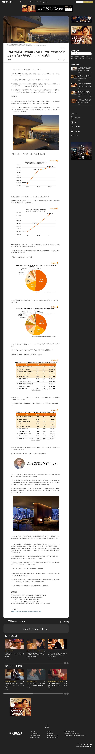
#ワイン (72, 56)
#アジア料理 (78, 58)
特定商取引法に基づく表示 (52, 737)
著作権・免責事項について (52, 735)
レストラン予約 (25, 2)
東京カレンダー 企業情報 (35, 737)
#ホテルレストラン (84, 56)
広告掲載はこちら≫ (88, 45)
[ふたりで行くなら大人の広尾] (47, 8)
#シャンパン (91, 58)
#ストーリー (85, 58)
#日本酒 (77, 56)
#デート (72, 58)
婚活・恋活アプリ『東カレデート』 (72, 733)
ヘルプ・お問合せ (34, 733)
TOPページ (32, 731)
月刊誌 (40, 2)
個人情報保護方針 (51, 733)
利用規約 (49, 731)
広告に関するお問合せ (35, 735)
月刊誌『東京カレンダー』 (70, 731)
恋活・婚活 (33, 2)
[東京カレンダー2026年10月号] (20, 706)
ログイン (79, 2)
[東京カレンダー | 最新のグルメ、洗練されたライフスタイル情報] (11, 2)
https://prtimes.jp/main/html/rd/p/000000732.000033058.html (26, 611)
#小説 (91, 56)
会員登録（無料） (88, 1)
